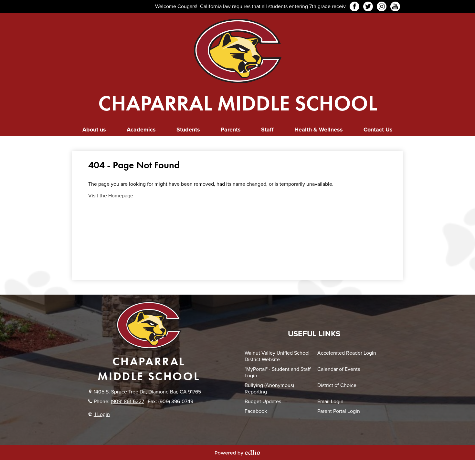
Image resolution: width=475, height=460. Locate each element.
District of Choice (336, 385)
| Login (102, 414)
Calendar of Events (338, 369)
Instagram (381, 6)
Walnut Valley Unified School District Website (277, 356)
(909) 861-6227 (127, 401)
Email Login (330, 401)
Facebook (354, 6)
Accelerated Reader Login (346, 353)
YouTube (395, 6)
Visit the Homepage (110, 196)
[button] (94, 129)
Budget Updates (263, 401)
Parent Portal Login (338, 411)
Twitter (368, 6)
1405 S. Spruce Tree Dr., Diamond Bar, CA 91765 (147, 392)
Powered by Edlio (237, 452)
